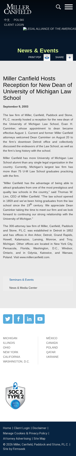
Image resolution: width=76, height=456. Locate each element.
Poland (52, 347)
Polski (19, 19)
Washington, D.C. (16, 361)
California (11, 356)
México (51, 338)
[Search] (58, 6)
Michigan (10, 338)
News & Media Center (23, 287)
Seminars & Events (21, 279)
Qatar (51, 352)
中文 (7, 19)
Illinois (9, 342)
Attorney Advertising (17, 438)
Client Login (14, 24)
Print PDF (34, 57)
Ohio (6, 347)
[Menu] (69, 8)
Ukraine (52, 356)
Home (7, 428)
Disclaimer (39, 428)
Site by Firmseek (14, 449)
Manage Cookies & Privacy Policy (25, 433)
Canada (52, 342)
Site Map (39, 438)
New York (10, 352)
